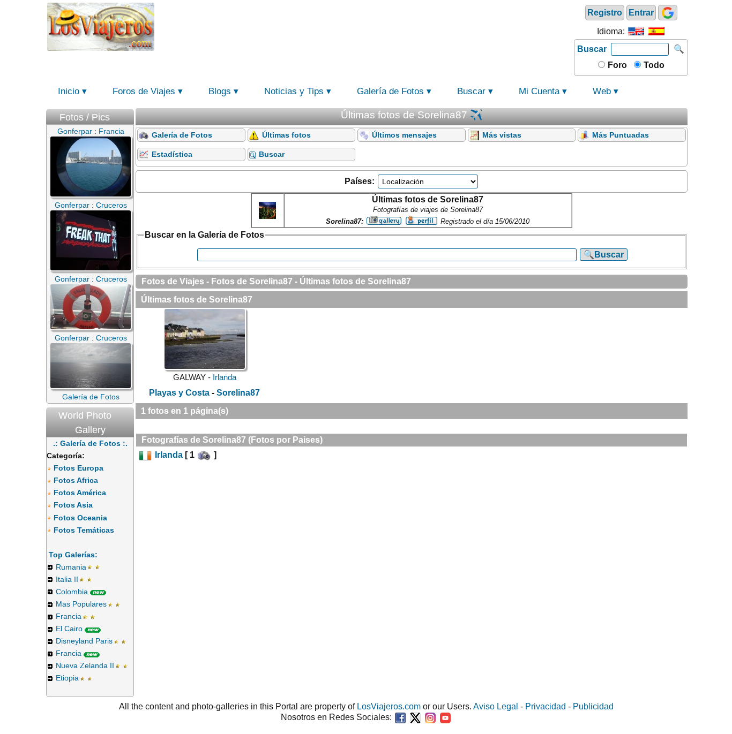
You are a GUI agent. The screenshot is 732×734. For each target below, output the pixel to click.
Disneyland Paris (84, 641)
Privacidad (545, 706)
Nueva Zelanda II (85, 665)
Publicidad (593, 706)
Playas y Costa (179, 392)
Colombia (72, 591)
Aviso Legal (495, 706)
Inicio (68, 91)
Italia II (67, 579)
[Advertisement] (364, 26)
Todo (652, 65)
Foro (616, 65)
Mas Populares (81, 604)
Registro (604, 12)
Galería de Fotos (390, 91)
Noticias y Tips (294, 91)
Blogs (219, 91)
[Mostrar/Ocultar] (128, 114)
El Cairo (69, 628)
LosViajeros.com (389, 706)
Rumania (71, 567)
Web (602, 91)
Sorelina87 (238, 392)
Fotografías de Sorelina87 (193, 439)
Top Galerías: (73, 554)
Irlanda (224, 377)
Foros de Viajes (144, 91)
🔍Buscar (604, 254)
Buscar (592, 49)
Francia (68, 616)
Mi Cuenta (539, 91)
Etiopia (67, 678)
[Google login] (667, 12)
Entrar (641, 12)
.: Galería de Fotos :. (90, 443)
